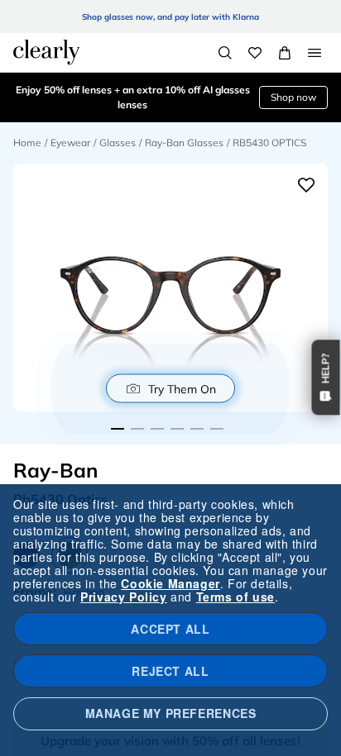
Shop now (293, 97)
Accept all (170, 628)
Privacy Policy (123, 596)
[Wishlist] (255, 53)
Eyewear (70, 142)
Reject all (170, 671)
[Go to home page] (46, 52)
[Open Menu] (314, 53)
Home (27, 142)
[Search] (225, 53)
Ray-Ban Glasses (184, 142)
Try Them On (182, 388)
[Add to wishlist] (306, 185)
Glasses (117, 142)
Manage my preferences (171, 713)
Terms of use (235, 596)
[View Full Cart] (284, 53)
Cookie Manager (170, 583)
